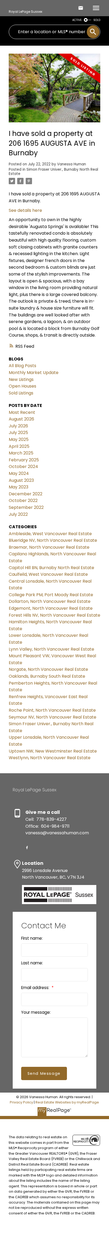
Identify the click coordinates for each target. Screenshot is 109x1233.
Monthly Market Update (33, 373)
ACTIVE (77, 20)
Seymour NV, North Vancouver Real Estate (52, 717)
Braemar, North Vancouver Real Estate (49, 547)
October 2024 (23, 466)
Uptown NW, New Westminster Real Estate (53, 751)
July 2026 (18, 426)
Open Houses (22, 386)
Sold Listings (21, 393)
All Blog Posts (22, 366)
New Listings (21, 379)
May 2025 (19, 439)
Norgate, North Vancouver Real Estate (48, 669)
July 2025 (18, 432)
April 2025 (19, 446)
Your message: (36, 1012)
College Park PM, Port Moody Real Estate (51, 595)
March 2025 (21, 453)
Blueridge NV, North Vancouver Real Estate (53, 540)
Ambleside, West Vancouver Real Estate (50, 534)
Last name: (32, 963)
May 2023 (18, 487)
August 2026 (21, 419)
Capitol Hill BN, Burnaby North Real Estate (51, 568)
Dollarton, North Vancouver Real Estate (49, 601)
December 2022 (25, 494)
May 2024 (19, 473)
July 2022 (18, 514)
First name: (32, 938)
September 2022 (26, 507)
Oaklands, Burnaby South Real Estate (47, 676)
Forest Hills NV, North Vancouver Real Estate (54, 615)
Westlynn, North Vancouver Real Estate (49, 758)
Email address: (35, 987)
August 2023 (21, 480)
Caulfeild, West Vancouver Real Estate (48, 574)
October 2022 (23, 500)
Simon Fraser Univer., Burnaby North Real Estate (53, 171)
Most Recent (22, 412)
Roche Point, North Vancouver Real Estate (52, 710)
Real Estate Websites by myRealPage (67, 1102)
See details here (25, 210)
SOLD (96, 20)
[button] (27, 847)
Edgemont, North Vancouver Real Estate (51, 608)
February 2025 (24, 460)
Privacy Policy (21, 1102)
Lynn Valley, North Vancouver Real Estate (51, 649)
